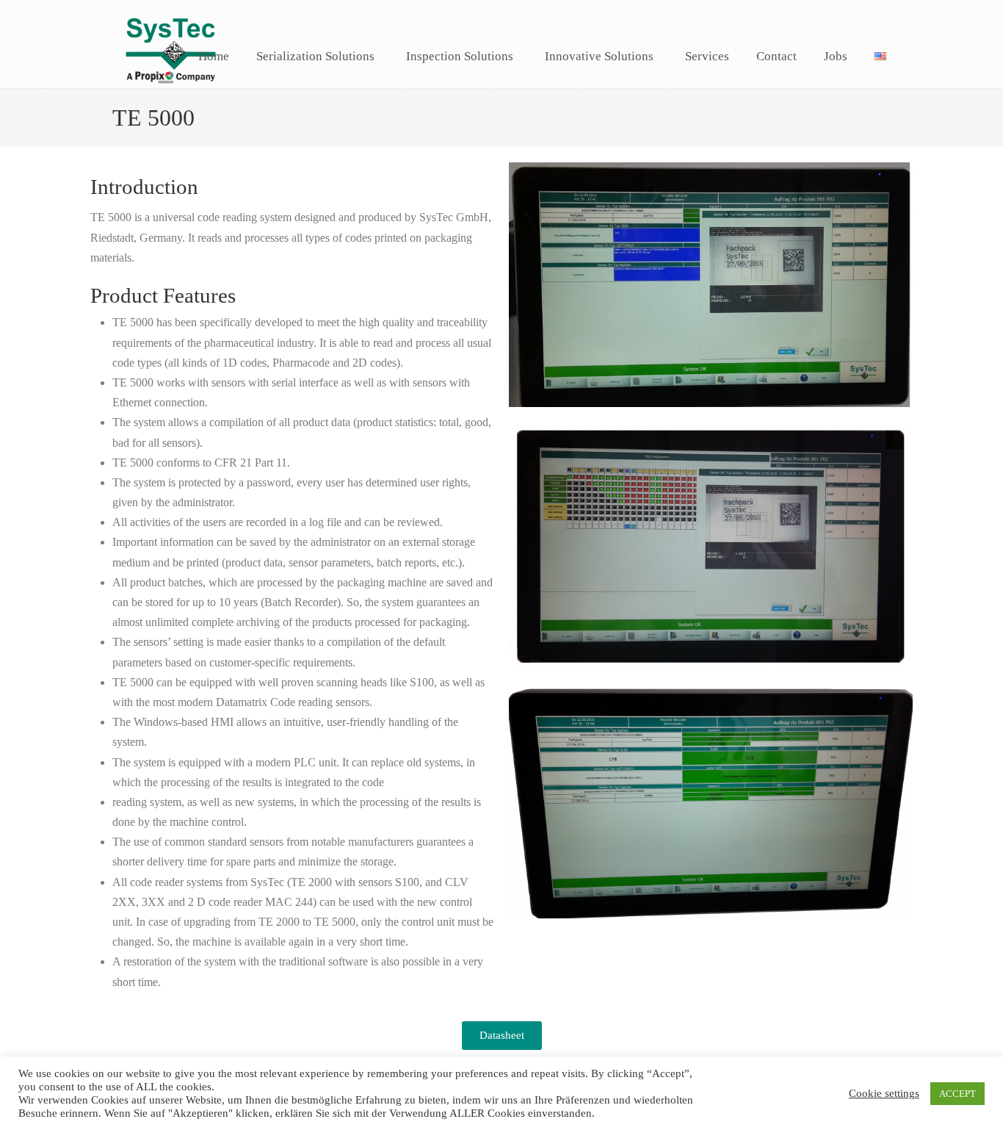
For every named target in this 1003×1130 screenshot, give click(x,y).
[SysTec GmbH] (170, 93)
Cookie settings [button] (884, 1093)
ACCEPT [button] (957, 1093)
